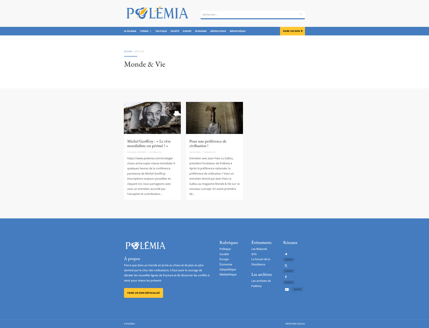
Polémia (196, 152)
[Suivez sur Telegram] (286, 254)
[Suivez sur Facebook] (286, 277)
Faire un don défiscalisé (143, 292)
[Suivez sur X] (286, 265)
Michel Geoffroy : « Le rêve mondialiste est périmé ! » (149, 143)
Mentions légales (295, 323)
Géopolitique (218, 31)
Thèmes (144, 31)
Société (175, 31)
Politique (161, 31)
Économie (201, 31)
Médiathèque (238, 31)
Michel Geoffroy (138, 152)
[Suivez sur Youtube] (287, 289)
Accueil (128, 51)
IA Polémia (130, 31)
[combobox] (252, 14)
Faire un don (291, 31)
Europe (187, 31)
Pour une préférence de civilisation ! (208, 143)
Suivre (288, 259)
